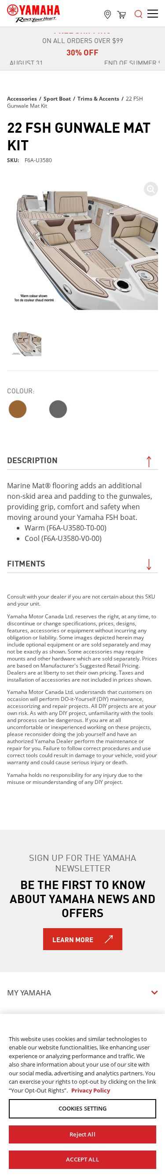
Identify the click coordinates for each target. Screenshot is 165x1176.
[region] (82, 1095)
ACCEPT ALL (82, 1159)
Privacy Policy (90, 1090)
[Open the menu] (138, 13)
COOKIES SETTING (83, 1108)
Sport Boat (57, 98)
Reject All (82, 1134)
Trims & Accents (98, 98)
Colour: (20, 390)
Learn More (72, 939)
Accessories (22, 98)
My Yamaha (29, 992)
